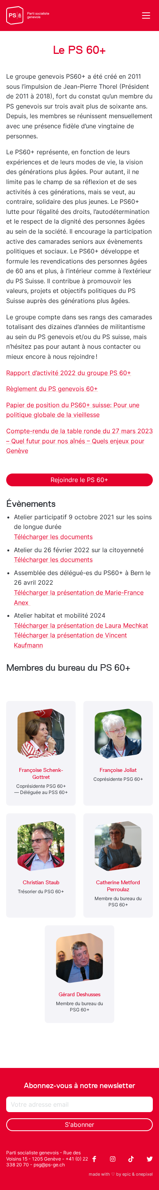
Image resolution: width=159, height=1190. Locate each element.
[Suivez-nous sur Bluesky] (150, 1159)
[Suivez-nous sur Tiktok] (131, 1159)
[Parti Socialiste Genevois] (27, 15)
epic (126, 1174)
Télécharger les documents (53, 537)
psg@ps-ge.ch (49, 1165)
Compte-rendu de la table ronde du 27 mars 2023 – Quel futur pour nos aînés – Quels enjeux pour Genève (79, 441)
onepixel (144, 1174)
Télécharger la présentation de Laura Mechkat (81, 625)
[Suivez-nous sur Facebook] (94, 1159)
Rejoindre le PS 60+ (79, 480)
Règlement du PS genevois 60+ (52, 389)
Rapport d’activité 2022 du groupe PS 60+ (68, 373)
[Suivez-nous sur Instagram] (113, 1159)
